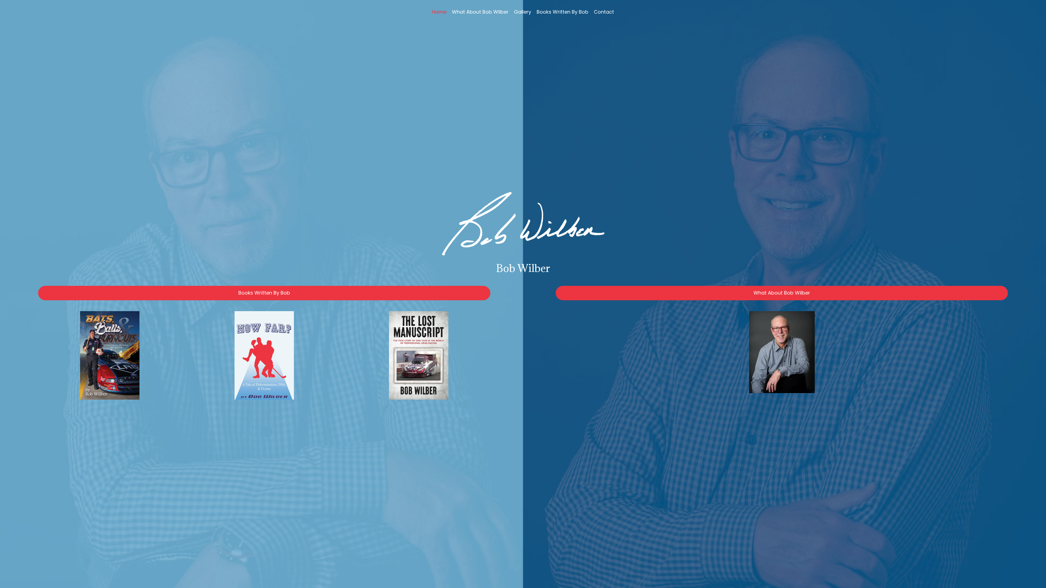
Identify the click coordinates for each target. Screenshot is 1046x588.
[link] (439, 12)
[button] (264, 293)
